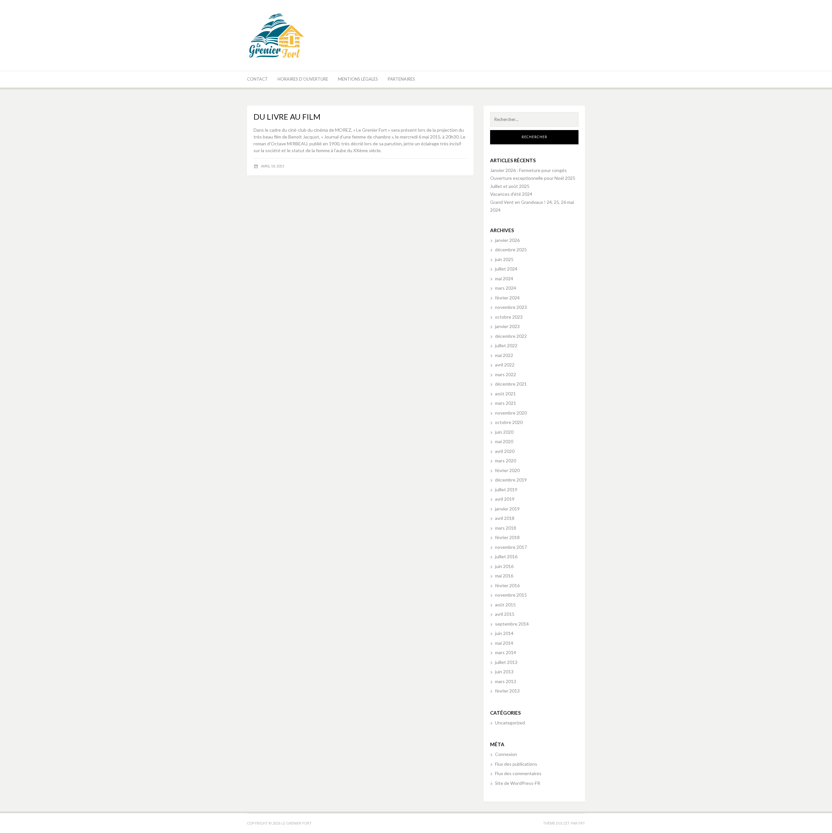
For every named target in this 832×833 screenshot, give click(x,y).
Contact (257, 79)
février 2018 (507, 537)
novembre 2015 (511, 595)
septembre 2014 (512, 624)
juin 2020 (504, 432)
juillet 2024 (506, 268)
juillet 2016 (506, 556)
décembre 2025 (511, 249)
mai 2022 (504, 355)
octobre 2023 (509, 317)
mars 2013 (505, 681)
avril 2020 (504, 451)
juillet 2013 (506, 662)
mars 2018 (505, 528)
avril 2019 (504, 499)
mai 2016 (504, 575)
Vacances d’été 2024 (511, 194)
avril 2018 (504, 518)
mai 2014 (504, 643)
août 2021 (505, 393)
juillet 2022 (506, 345)
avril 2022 (504, 364)
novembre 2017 (511, 547)
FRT (581, 823)
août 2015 (505, 604)
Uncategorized (510, 722)
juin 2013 (504, 671)
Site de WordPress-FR (517, 783)
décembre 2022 (511, 336)
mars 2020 (505, 460)
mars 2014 (505, 652)
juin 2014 (504, 633)
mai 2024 (504, 278)
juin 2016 (504, 566)
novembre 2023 (511, 307)
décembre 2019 (511, 480)
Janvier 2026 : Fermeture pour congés (528, 170)
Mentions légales (358, 79)
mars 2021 (505, 403)
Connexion (506, 754)
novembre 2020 (511, 413)
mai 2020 (504, 441)
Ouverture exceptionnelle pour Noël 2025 (532, 178)
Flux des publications (516, 764)
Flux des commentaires (518, 773)
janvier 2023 (507, 326)
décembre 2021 (511, 384)
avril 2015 (504, 614)
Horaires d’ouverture (303, 79)
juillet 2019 (506, 489)
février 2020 (507, 470)
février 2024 (507, 297)
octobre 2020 (509, 422)
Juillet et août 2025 (509, 186)
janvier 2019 (507, 508)
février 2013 (507, 691)
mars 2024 (505, 288)
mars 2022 (505, 374)
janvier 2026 (507, 240)
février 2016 (507, 585)
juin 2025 (504, 259)
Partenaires (401, 79)
